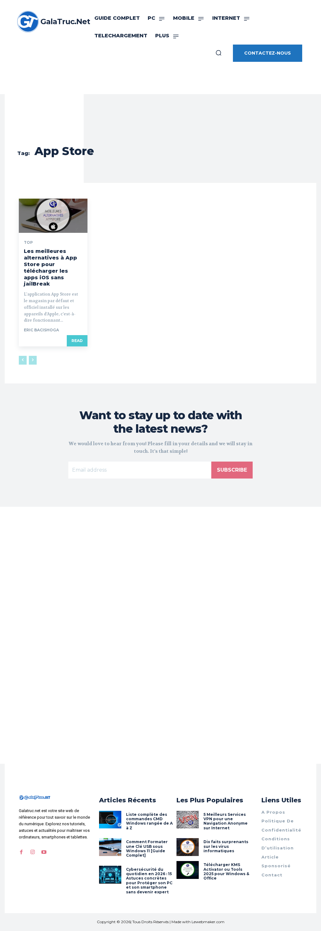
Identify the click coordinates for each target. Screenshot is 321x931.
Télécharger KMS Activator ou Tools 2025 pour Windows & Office (226, 871)
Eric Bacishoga (41, 330)
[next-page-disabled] (33, 360)
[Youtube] (43, 852)
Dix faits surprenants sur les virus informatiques (225, 846)
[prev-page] (23, 360)
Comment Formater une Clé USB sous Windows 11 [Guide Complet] (147, 848)
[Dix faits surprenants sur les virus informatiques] (187, 847)
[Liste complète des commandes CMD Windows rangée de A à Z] (110, 820)
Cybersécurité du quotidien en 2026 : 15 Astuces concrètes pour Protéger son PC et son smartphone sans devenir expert (149, 880)
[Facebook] (21, 852)
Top (28, 242)
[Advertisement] (160, 590)
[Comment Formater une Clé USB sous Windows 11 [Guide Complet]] (110, 847)
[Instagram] (32, 852)
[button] (218, 52)
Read (77, 340)
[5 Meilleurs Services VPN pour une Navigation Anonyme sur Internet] (187, 820)
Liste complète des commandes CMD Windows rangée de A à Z (149, 821)
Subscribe (232, 470)
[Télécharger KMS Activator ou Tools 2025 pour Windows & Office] (187, 870)
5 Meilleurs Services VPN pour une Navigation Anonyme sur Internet (225, 821)
